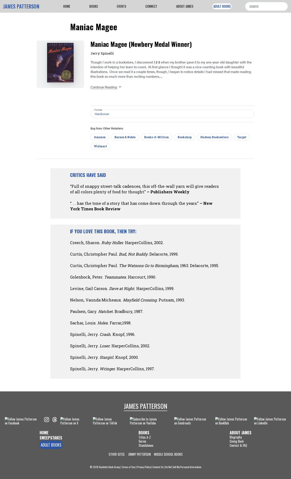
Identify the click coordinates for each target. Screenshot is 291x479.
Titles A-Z (145, 437)
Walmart (100, 146)
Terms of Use (128, 467)
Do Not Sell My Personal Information (183, 467)
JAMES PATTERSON (21, 6)
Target (241, 137)
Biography (236, 437)
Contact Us (158, 467)
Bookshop (185, 137)
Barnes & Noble (124, 137)
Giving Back (237, 441)
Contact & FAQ (238, 445)
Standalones (146, 445)
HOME (44, 433)
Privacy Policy (144, 467)
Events (121, 6)
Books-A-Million (156, 137)
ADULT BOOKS (222, 6)
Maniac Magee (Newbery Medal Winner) (141, 44)
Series (142, 441)
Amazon (100, 137)
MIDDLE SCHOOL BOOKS (168, 454)
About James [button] (184, 6)
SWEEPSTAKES (51, 438)
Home (66, 6)
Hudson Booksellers (214, 137)
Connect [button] (151, 6)
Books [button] (93, 6)
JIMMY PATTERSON (139, 454)
